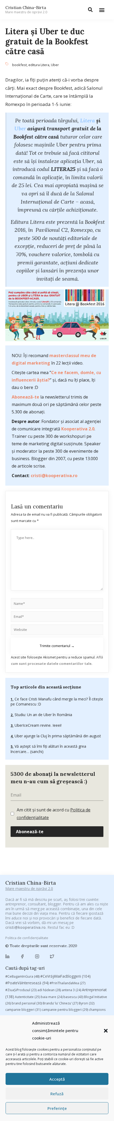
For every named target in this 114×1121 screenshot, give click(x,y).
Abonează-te (25, 397)
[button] (105, 1030)
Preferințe (57, 1108)
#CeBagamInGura (22, 976)
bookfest (19, 64)
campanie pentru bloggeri (65, 1009)
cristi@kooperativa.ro (54, 475)
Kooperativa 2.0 (77, 429)
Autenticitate (27, 997)
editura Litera (38, 64)
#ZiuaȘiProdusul (21, 990)
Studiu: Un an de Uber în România (43, 714)
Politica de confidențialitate (26, 937)
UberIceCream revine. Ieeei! (38, 725)
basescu (73, 996)
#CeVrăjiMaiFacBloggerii (65, 976)
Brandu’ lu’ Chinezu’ (60, 1003)
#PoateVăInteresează (27, 983)
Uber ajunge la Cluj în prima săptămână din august (57, 735)
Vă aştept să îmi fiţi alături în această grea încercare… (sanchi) (48, 749)
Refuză (57, 1093)
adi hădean (49, 990)
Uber (55, 64)
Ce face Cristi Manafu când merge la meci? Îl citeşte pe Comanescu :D (57, 701)
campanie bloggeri (23, 1009)
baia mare (52, 997)
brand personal (27, 1003)
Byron (86, 1003)
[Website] (57, 630)
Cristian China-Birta (26, 9)
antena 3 (71, 990)
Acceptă (57, 1079)
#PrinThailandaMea (67, 983)
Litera (87, 120)
